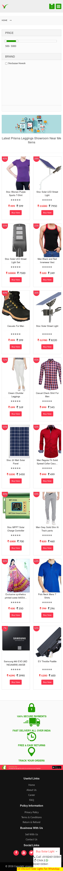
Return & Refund (31, 822)
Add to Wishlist (19, 187)
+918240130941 (51, 857)
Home (31, 785)
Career (31, 795)
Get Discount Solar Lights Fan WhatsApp (38, 869)
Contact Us (31, 839)
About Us (31, 790)
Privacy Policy (32, 812)
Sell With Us (31, 834)
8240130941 (40, 864)
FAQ (31, 800)
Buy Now (16, 213)
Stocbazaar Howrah (17, 63)
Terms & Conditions (31, 817)
